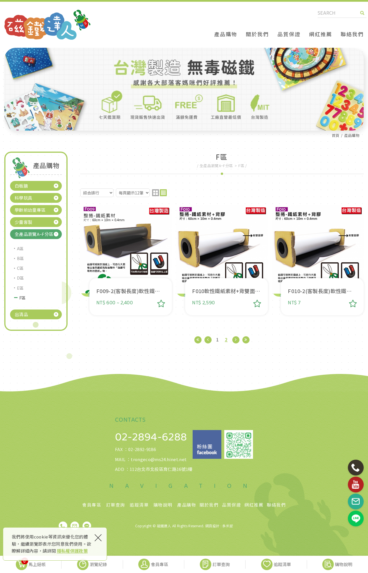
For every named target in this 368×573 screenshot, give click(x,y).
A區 (20, 248)
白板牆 (21, 186)
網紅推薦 (320, 34)
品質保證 (288, 34)
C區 (20, 268)
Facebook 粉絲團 (207, 444)
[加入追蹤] (161, 303)
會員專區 (91, 504)
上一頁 (208, 339)
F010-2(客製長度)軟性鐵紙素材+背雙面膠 (318, 260)
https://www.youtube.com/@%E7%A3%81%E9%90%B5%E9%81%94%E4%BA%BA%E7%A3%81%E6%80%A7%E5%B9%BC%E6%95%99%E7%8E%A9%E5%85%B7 (356, 484)
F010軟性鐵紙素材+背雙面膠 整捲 (222, 260)
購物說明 (163, 504)
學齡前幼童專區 (30, 210)
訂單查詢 (115, 504)
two (155, 192)
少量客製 (23, 222)
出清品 (21, 314)
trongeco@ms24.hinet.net (159, 459)
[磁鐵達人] (47, 24)
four (163, 192)
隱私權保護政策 (72, 551)
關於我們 (257, 34)
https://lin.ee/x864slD (87, 526)
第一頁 (198, 339)
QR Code (238, 444)
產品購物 (225, 34)
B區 (20, 258)
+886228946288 (63, 526)
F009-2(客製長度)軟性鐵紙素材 (126, 260)
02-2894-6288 (151, 437)
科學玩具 (23, 198)
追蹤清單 (139, 504)
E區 (20, 288)
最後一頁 (246, 339)
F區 (22, 298)
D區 (20, 278)
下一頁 (235, 339)
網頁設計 (212, 525)
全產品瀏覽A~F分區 (34, 234)
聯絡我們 (352, 34)
